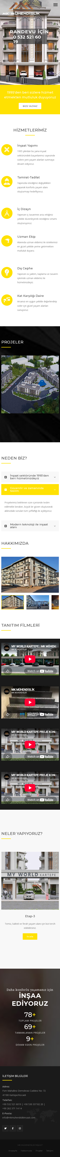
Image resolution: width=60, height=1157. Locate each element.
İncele (30, 936)
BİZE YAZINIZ (30, 106)
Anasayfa (12, 1150)
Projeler (39, 1150)
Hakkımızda (26, 1150)
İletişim (49, 1150)
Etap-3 (30, 916)
